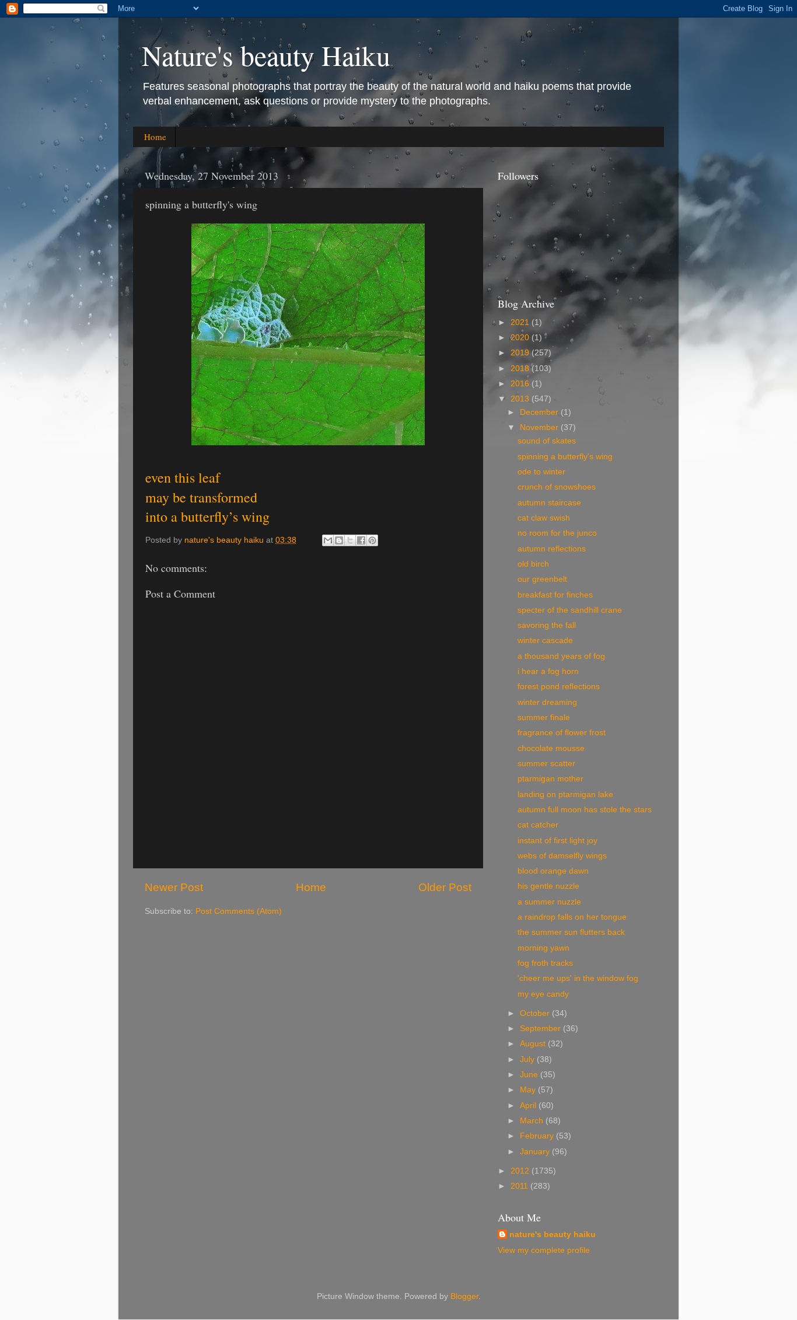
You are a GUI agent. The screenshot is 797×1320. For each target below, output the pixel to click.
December (540, 412)
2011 (520, 1186)
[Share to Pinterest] (372, 540)
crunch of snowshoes (557, 487)
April (529, 1105)
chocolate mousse (551, 748)
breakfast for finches (555, 595)
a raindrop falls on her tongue (572, 917)
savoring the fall (547, 625)
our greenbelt (542, 579)
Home (155, 136)
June (530, 1074)
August (534, 1043)
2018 (521, 368)
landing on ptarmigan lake (565, 794)
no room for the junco (557, 533)
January (536, 1151)
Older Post (444, 887)
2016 (521, 383)
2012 (521, 1171)
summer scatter (546, 763)
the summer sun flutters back (571, 932)
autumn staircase (549, 502)
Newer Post (174, 887)
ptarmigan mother (550, 778)
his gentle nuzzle (548, 886)
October (536, 1013)
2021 (521, 322)
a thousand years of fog (561, 656)
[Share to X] (350, 540)
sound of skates (547, 440)
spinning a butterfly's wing (565, 456)
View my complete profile (544, 1250)
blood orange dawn (553, 871)
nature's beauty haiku (225, 540)
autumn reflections (552, 548)
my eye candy (543, 994)
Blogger (464, 1296)
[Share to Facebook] (361, 540)
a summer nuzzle (549, 902)
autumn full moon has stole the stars (585, 809)
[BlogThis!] (339, 540)
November (540, 427)
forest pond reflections (559, 686)
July (528, 1059)
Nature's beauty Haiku (266, 55)
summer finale (544, 717)
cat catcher (538, 824)
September (541, 1028)
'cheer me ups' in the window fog (578, 978)
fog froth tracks (545, 963)
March (533, 1120)
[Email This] (328, 540)
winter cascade (545, 640)
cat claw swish (544, 518)
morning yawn (543, 948)
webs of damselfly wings (562, 855)
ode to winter (541, 471)
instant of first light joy (557, 840)
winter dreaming (547, 702)
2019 (521, 352)
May (529, 1089)
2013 (521, 398)
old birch (533, 564)
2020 (521, 337)
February (538, 1136)
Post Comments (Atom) (238, 911)
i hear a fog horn (548, 671)
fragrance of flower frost (562, 732)
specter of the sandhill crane (570, 610)
